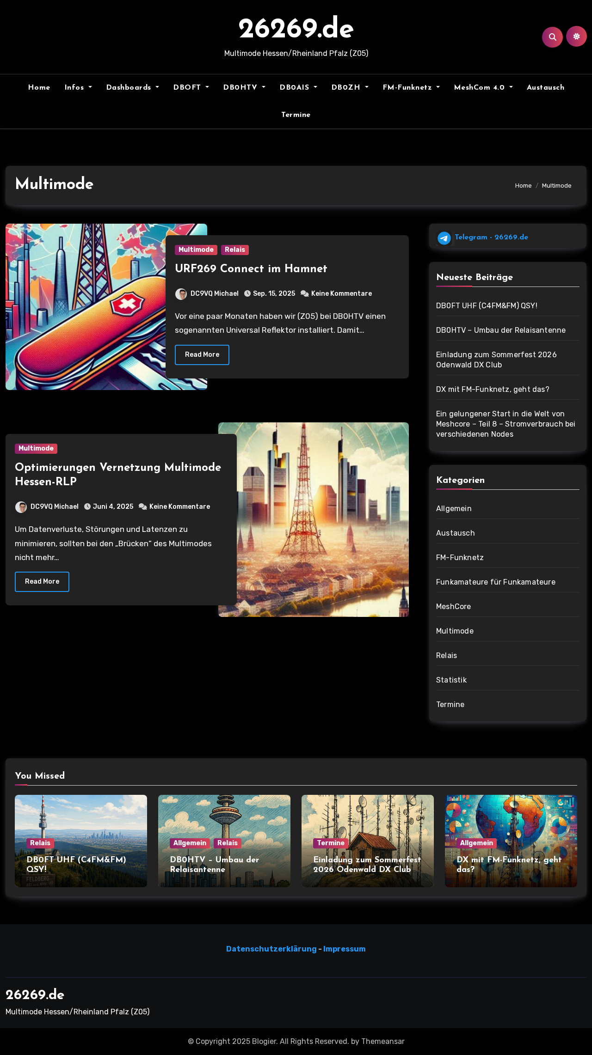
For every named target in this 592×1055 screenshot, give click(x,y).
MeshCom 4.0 (480, 87)
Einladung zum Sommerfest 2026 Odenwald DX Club (496, 359)
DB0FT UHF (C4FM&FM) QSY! (486, 305)
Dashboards (130, 87)
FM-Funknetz (408, 87)
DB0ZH (347, 87)
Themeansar (383, 1041)
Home (39, 87)
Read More (202, 355)
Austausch (546, 87)
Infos (75, 87)
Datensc (242, 949)
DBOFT (188, 87)
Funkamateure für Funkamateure (495, 582)
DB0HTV (241, 87)
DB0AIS (295, 87)
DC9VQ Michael (215, 294)
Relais (235, 250)
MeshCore (453, 606)
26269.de (296, 30)
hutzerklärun (285, 949)
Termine (296, 115)
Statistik (451, 680)
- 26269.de (490, 237)
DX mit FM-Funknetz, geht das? (492, 389)
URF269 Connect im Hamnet (251, 269)
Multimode (196, 250)
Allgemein (454, 508)
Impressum (344, 949)
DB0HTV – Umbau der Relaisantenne (501, 330)
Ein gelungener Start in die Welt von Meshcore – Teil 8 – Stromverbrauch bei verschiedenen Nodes (506, 424)
